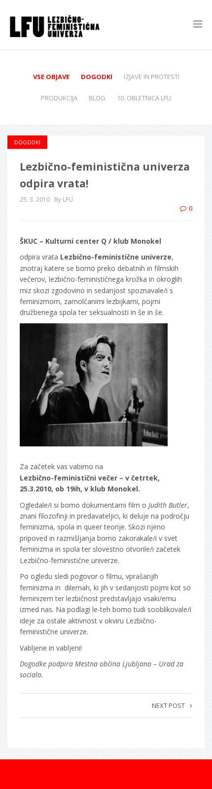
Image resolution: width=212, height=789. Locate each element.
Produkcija (59, 97)
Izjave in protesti (151, 76)
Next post (168, 705)
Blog (97, 97)
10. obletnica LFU (144, 97)
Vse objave (51, 76)
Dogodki (96, 76)
